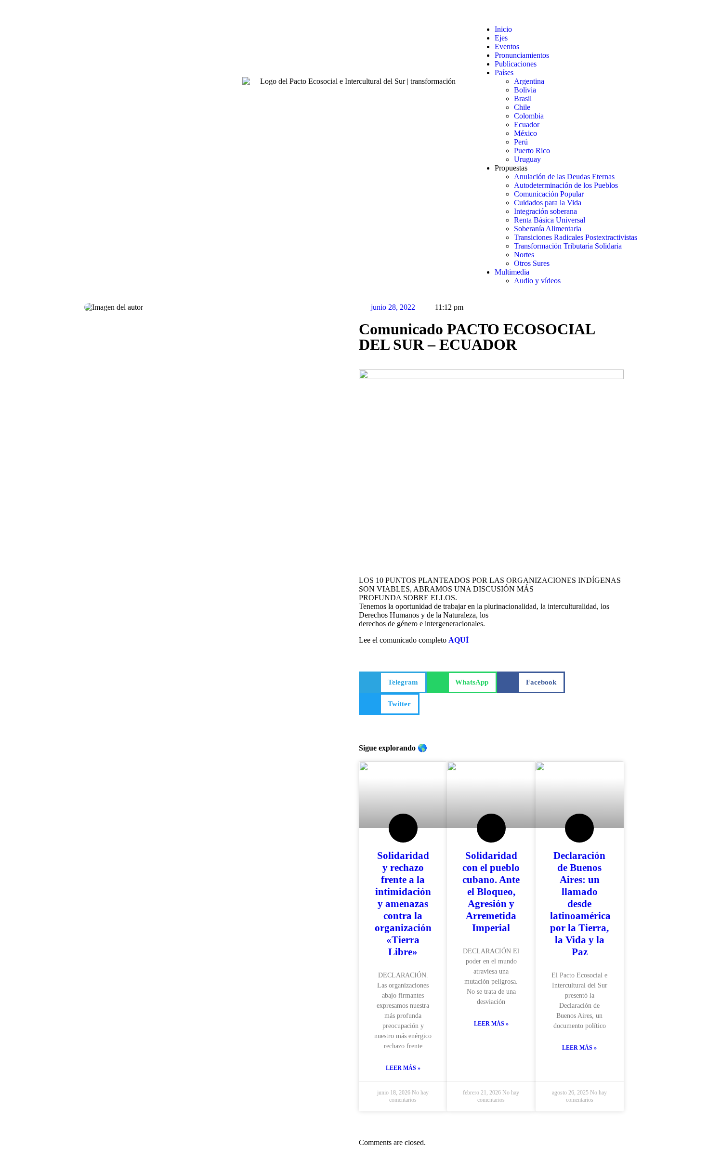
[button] (587, 13)
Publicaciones (516, 64)
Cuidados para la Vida (547, 202)
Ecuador (526, 124)
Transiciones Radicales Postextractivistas (575, 237)
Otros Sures (532, 263)
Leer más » (403, 1068)
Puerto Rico (532, 150)
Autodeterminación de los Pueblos (566, 185)
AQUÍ (458, 640)
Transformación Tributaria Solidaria (568, 246)
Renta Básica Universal (549, 220)
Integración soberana (545, 211)
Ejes (501, 38)
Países (504, 72)
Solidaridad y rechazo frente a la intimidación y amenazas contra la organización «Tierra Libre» (403, 904)
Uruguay (527, 159)
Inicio (503, 29)
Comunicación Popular (549, 194)
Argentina (529, 81)
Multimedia (512, 272)
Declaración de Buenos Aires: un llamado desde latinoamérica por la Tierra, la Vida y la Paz (580, 904)
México (525, 133)
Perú (521, 142)
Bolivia (525, 90)
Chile (522, 107)
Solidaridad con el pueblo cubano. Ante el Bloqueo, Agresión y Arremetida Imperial (491, 892)
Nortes (524, 254)
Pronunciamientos (522, 55)
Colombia (529, 116)
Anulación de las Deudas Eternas (564, 176)
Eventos (507, 46)
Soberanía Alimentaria (547, 228)
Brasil (523, 98)
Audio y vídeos (537, 281)
